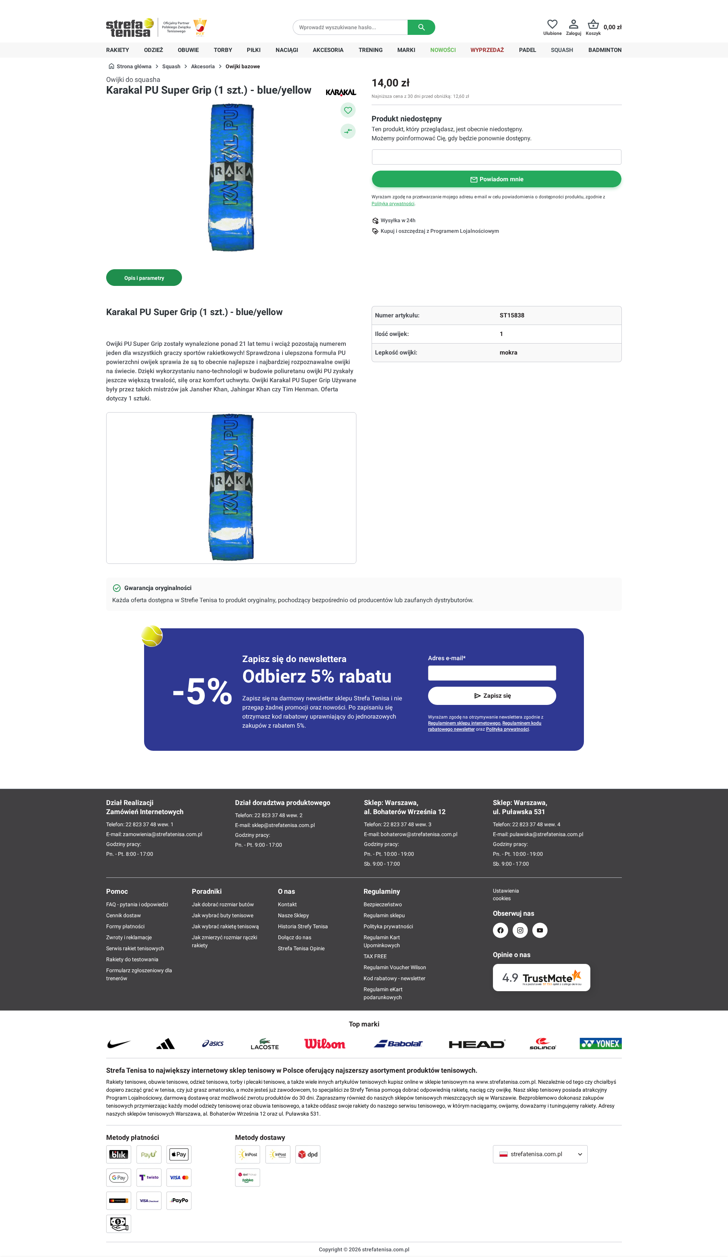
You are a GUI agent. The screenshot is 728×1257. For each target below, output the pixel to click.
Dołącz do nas (294, 937)
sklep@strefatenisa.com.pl (283, 825)
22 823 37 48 (141, 824)
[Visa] (178, 1177)
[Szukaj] (421, 27)
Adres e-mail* (447, 658)
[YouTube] (540, 930)
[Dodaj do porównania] (348, 131)
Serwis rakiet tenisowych (135, 948)
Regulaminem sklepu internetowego (464, 723)
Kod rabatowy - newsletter (394, 978)
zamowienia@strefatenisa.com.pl (162, 834)
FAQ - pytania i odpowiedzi (137, 904)
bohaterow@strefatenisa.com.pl (419, 834)
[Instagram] (520, 930)
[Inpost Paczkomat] (277, 1154)
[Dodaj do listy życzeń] (348, 110)
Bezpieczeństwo (383, 904)
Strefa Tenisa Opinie (301, 948)
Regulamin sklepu (384, 915)
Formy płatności (125, 926)
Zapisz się (497, 695)
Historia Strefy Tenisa (303, 926)
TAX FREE (375, 956)
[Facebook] (500, 930)
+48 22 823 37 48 (161, 6)
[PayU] (149, 1154)
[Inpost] (247, 1154)
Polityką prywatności (393, 203)
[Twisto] (149, 1177)
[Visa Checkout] (149, 1200)
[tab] (144, 277)
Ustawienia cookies (500, 894)
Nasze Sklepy (293, 915)
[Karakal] (341, 92)
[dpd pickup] (247, 1177)
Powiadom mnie (502, 179)
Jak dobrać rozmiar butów (223, 904)
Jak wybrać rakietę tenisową (225, 926)
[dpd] (307, 1154)
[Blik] (118, 1154)
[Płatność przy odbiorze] (118, 1224)
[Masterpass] (118, 1200)
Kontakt (287, 904)
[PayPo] (178, 1200)
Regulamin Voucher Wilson (395, 967)
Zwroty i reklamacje (129, 937)
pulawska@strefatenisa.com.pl (546, 834)
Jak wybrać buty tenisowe (222, 915)
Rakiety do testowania (132, 959)
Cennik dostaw (123, 915)
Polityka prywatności (388, 926)
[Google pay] (118, 1177)
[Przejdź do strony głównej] (130, 27)
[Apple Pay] (178, 1154)
